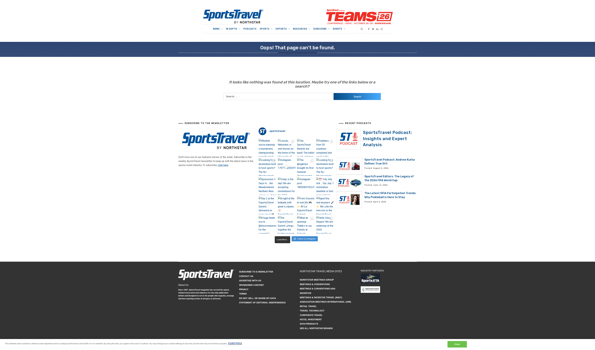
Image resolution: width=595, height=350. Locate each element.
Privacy (243, 289)
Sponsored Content (251, 285)
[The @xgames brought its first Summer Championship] (306, 167)
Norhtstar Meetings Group (317, 280)
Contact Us (246, 276)
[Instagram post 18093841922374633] (306, 186)
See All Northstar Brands (316, 328)
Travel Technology (312, 310)
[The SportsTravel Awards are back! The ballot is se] (306, 148)
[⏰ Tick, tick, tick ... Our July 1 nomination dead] (325, 186)
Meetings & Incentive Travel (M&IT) (321, 297)
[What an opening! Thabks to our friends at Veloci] (306, 225)
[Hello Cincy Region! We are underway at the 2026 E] (325, 225)
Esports (281, 29)
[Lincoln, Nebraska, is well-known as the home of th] (286, 148)
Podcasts (250, 29)
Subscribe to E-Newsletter (256, 271)
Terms (243, 293)
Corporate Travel (311, 315)
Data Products (309, 324)
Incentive (305, 293)
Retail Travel (308, 306)
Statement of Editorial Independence (262, 302)
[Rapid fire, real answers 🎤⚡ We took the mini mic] (325, 205)
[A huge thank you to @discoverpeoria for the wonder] (267, 225)
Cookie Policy (235, 343)
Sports (264, 29)
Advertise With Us (250, 280)
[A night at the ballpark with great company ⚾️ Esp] (286, 205)
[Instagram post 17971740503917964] (286, 167)
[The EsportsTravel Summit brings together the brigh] (286, 225)
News (216, 29)
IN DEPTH (231, 29)
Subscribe (320, 29)
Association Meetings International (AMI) (325, 302)
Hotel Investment (311, 319)
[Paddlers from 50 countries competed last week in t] (325, 148)
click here (223, 165)
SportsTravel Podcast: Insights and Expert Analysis (387, 138)
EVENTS (337, 29)
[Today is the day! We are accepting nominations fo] (286, 186)
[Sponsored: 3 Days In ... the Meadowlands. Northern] (267, 186)
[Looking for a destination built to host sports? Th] (267, 167)
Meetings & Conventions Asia (317, 288)
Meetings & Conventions (315, 284)
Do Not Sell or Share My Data (257, 298)
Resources (300, 29)
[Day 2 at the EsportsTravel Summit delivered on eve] (267, 205)
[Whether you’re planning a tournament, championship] (267, 148)
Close (457, 344)
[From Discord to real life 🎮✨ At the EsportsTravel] (306, 205)
